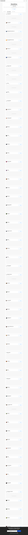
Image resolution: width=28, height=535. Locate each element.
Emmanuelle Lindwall (10, 491)
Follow (14, 9)
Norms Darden (9, 482)
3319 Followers (9, 11)
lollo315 (8, 152)
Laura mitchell (9, 300)
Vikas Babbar (9, 22)
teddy (8, 456)
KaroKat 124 (8, 48)
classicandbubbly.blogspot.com (14, 5)
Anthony (8, 222)
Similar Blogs (13, 11)
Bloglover (8, 126)
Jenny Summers (9, 465)
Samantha (8, 343)
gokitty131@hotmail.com (10, 326)
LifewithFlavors (9, 109)
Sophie (8, 239)
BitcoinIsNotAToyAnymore (10, 39)
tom (7, 74)
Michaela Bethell (9, 204)
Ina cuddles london (9, 404)
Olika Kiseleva (8, 378)
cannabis (8, 361)
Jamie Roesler (9, 13)
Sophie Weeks (9, 100)
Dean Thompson (9, 57)
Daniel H (8, 413)
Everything (4, 11)
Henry (8, 83)
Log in (24, 0)
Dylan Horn (8, 430)
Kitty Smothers (9, 265)
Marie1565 (8, 439)
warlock (8, 178)
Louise (8, 135)
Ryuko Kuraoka (9, 161)
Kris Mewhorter (9, 317)
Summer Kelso (8, 352)
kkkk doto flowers (9, 274)
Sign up (26, 0)
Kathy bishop (9, 526)
